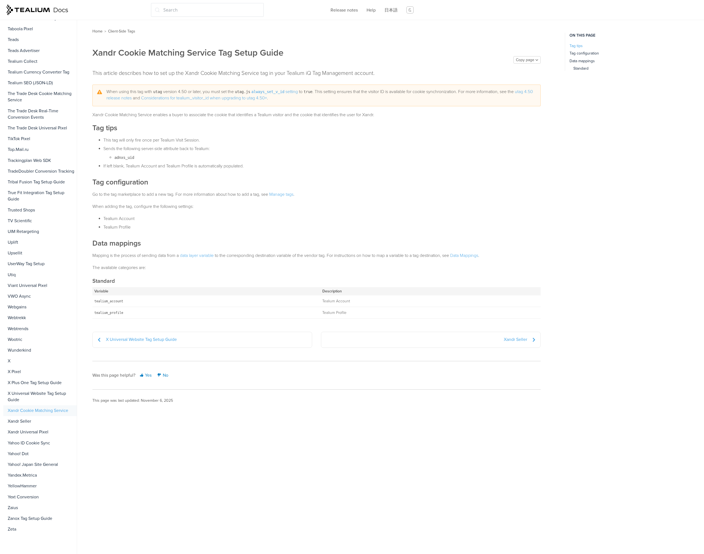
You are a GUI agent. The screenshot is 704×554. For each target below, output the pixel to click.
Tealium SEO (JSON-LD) (30, 83)
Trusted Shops (21, 210)
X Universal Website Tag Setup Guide (37, 397)
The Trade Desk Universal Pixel (37, 128)
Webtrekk (17, 318)
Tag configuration (584, 53)
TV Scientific (20, 221)
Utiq (12, 275)
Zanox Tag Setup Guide (30, 518)
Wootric (15, 339)
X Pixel (14, 371)
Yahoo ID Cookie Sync (29, 443)
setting (274, 91)
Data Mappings (464, 255)
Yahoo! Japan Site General (33, 464)
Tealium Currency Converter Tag (38, 72)
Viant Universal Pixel (27, 285)
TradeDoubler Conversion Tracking (41, 171)
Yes (148, 375)
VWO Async (19, 296)
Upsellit (15, 253)
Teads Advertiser (24, 50)
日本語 (391, 10)
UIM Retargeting (23, 231)
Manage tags (281, 194)
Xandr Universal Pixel (28, 432)
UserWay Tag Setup (26, 264)
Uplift (13, 242)
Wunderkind (19, 350)
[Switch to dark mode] (410, 9)
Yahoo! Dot (18, 454)
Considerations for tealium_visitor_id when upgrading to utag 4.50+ (204, 98)
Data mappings (582, 61)
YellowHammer (22, 486)
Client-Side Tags (121, 31)
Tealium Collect (22, 61)
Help (371, 10)
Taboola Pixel (20, 29)
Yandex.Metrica (22, 475)
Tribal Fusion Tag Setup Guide (36, 182)
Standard (580, 68)
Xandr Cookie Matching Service (38, 410)
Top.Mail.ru (18, 149)
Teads (13, 39)
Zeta (12, 529)
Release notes (344, 10)
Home (97, 31)
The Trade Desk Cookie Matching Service (40, 97)
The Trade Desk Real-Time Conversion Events (33, 114)
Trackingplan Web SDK (29, 160)
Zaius (13, 507)
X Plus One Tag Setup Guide (35, 382)
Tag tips (576, 46)
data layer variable (197, 255)
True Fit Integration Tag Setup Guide (36, 196)
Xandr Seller (19, 421)
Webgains (17, 307)
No (165, 375)
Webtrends (18, 329)
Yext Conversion (23, 497)
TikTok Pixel (19, 139)
